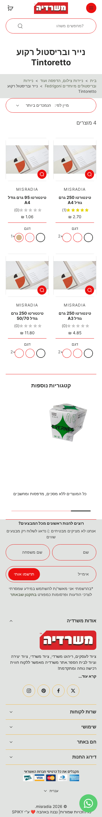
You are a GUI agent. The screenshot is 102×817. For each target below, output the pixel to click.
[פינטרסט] (43, 690)
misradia (44, 806)
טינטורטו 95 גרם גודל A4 (27, 200)
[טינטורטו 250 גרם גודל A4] (74, 159)
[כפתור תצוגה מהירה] (89, 174)
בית (93, 80)
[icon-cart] (12, 8)
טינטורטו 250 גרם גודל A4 (75, 200)
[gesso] (40, 237)
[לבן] (88, 237)
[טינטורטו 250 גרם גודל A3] (74, 275)
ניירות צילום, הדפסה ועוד (61, 80)
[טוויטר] (73, 690)
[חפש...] (20, 26)
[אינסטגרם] (29, 690)
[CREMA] (67, 237)
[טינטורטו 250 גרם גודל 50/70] (27, 275)
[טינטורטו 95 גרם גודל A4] (27, 159)
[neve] (30, 237)
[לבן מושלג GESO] (78, 237)
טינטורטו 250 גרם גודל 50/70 (27, 316)
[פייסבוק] (58, 690)
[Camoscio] (19, 237)
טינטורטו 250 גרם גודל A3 (75, 316)
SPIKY (17, 812)
